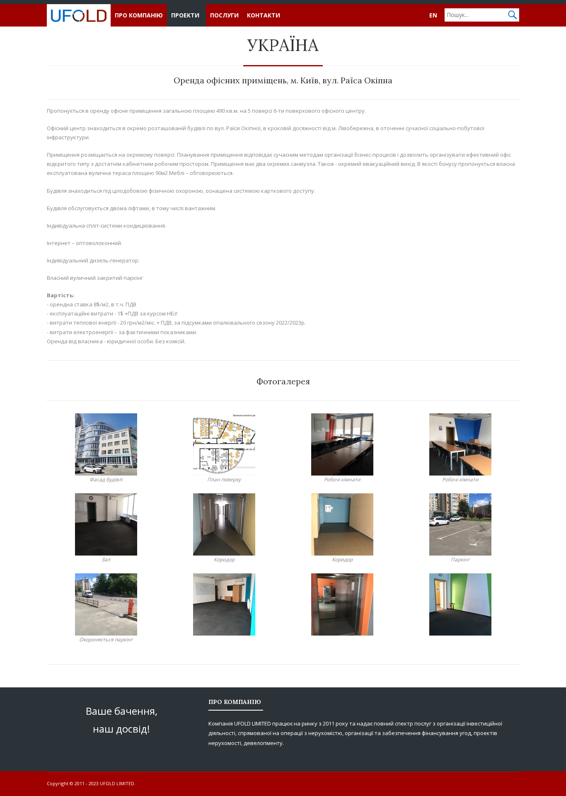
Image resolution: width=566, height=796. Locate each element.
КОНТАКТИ (263, 15)
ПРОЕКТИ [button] (185, 15)
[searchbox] (482, 15)
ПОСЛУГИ (224, 15)
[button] (512, 15)
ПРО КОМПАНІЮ (139, 15)
